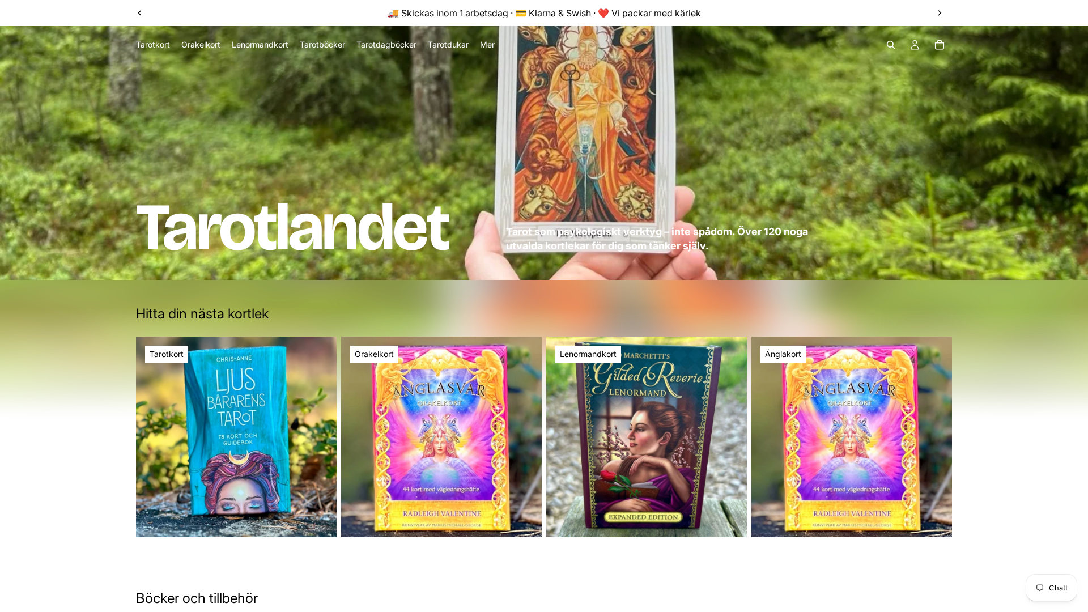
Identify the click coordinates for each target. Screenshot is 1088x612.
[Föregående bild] (140, 13)
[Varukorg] (939, 44)
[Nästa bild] (939, 13)
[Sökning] (890, 44)
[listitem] (487, 44)
